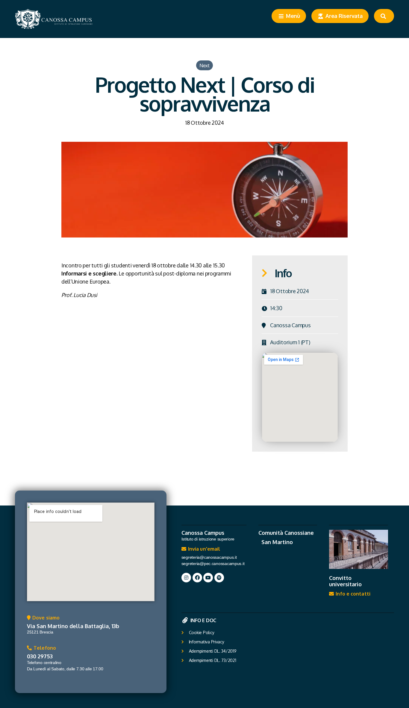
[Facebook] (197, 577)
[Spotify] (219, 577)
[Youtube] (208, 577)
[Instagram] (186, 577)
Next (204, 65)
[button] (43, 619)
